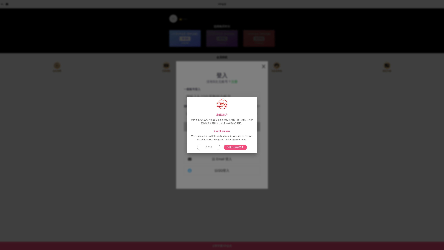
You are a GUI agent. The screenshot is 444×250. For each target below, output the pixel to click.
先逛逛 (208, 147)
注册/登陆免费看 (235, 147)
